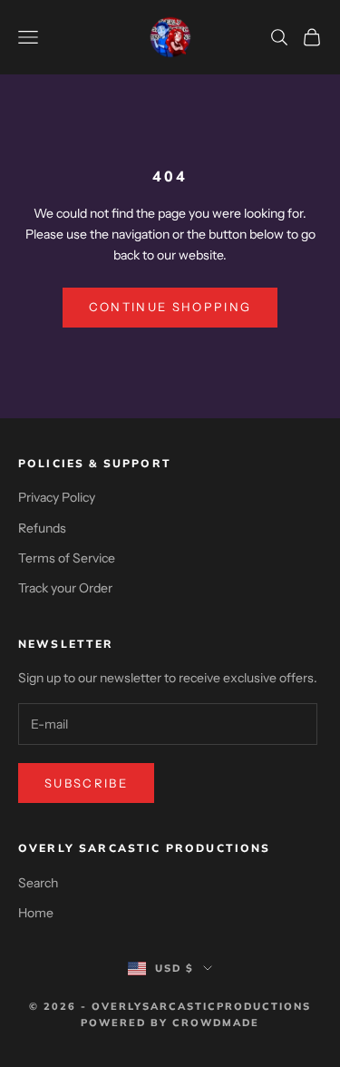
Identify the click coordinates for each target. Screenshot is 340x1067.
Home (35, 913)
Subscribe (86, 783)
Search (38, 883)
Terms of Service (66, 558)
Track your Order (65, 588)
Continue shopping (170, 306)
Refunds (42, 528)
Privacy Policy (56, 497)
